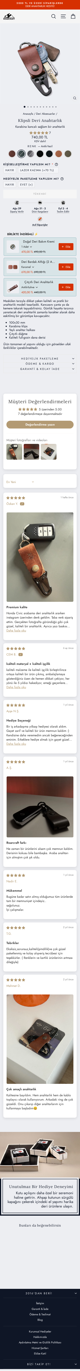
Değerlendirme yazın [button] (40, 424)
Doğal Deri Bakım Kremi (39, 242)
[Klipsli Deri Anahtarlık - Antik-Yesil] (10, 1272)
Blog (40, 1320)
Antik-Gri (31, 154)
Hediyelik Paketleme (40, 359)
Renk (40, 146)
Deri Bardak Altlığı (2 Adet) (38, 262)
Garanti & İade (40, 1309)
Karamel (59, 154)
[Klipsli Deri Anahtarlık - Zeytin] (17, 1276)
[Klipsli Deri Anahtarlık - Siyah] (19, 1272)
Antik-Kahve (12, 154)
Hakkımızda (40, 1337)
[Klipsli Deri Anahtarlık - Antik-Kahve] (6, 1272)
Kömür (49, 154)
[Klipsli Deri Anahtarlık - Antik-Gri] (15, 1272)
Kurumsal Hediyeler (40, 1331)
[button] (39, 133)
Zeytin (68, 154)
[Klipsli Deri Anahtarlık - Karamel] (28, 1272)
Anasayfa (28, 114)
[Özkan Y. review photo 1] (40, 557)
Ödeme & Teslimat (40, 1314)
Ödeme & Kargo (40, 364)
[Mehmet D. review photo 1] (40, 1039)
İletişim (40, 1303)
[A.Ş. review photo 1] (40, 806)
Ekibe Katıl (40, 1353)
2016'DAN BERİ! (39, 1293)
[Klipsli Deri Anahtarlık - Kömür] (24, 1272)
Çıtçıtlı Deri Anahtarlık (38, 282)
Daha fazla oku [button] (16, 630)
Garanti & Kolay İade (40, 369)
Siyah (40, 154)
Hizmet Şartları (40, 1348)
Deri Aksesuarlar (45, 114)
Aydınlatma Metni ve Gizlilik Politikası (40, 1342)
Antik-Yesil (21, 154)
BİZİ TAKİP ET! (39, 1364)
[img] (15, 498)
